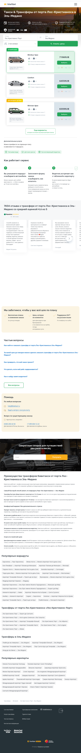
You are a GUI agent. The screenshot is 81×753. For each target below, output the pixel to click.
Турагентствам (26, 714)
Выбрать (64, 63)
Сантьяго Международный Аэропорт (15, 691)
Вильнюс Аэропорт (35, 668)
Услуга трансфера (9, 714)
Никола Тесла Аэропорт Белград (14, 664)
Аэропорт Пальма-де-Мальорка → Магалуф (54, 565)
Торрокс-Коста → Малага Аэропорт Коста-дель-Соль (20, 569)
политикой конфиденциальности (45, 465)
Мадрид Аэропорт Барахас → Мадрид (16, 581)
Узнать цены (59, 44)
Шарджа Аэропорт (28, 675)
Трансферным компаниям (30, 709)
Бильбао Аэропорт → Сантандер (52, 569)
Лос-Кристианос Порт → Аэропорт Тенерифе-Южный (21, 621)
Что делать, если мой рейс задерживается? (21, 369)
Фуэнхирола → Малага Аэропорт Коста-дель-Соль (57, 577)
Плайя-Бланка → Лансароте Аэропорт (52, 600)
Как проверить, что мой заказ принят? (19, 362)
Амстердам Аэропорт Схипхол (44, 683)
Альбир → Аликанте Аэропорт (13, 596)
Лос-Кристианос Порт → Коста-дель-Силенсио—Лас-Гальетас (24, 617)
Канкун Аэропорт (70, 679)
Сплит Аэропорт (28, 671)
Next (69, 238)
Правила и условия (43, 747)
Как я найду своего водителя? (15, 376)
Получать (56, 457)
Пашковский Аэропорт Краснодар (28, 679)
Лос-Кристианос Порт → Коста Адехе (53, 625)
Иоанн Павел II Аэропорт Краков (41, 687)
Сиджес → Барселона (33, 596)
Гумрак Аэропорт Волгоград (52, 679)
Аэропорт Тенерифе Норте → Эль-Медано (17, 646)
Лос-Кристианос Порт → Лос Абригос (55, 621)
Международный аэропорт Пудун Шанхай (17, 683)
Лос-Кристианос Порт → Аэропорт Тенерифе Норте (20, 625)
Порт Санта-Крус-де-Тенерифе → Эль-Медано (50, 646)
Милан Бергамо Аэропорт (11, 671)
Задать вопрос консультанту (19, 410)
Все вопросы (13, 385)
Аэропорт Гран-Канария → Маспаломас (56, 573)
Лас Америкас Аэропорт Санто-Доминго (51, 675)
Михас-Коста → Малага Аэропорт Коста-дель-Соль (43, 562)
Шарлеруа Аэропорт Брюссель (55, 668)
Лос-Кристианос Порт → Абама (13, 629)
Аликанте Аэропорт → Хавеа (12, 592)
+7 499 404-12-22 (33, 424)
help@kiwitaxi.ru (14, 406)
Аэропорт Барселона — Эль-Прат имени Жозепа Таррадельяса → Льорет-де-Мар (30, 588)
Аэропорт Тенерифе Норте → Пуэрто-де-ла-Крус (19, 600)
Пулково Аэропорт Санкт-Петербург (40, 664)
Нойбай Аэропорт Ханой (11, 675)
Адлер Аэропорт (8, 679)
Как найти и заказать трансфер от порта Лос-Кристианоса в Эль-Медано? (33, 345)
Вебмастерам (26, 719)
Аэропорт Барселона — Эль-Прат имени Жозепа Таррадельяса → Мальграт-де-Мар (31, 585)
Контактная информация (11, 723)
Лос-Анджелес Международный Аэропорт (51, 671)
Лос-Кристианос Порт (26, 701)
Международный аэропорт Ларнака (15, 687)
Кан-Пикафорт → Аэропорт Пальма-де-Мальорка (19, 565)
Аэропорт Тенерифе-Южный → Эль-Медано (47, 643)
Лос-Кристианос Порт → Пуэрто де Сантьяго (18, 614)
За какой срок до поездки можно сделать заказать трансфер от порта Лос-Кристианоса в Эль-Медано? (41, 354)
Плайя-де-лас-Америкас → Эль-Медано (16, 643)
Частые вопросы (8, 719)
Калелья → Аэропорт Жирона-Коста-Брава (58, 596)
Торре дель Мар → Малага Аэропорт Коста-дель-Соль (21, 573)
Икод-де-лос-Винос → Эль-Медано (14, 650)
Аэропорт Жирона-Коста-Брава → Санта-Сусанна (42, 592)
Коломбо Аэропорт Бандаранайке (14, 668)
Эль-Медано (37, 701)
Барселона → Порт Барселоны (13, 562)
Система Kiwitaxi (8, 709)
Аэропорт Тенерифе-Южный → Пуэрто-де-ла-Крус (20, 577)
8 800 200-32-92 (10, 424)
